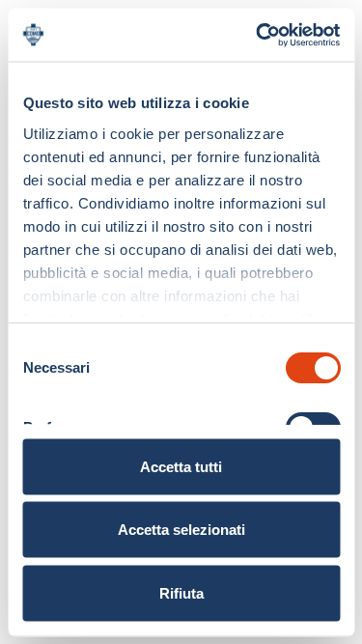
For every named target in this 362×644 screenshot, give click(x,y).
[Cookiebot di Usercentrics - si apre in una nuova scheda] (258, 34)
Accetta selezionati (181, 529)
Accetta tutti (181, 466)
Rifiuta (181, 592)
